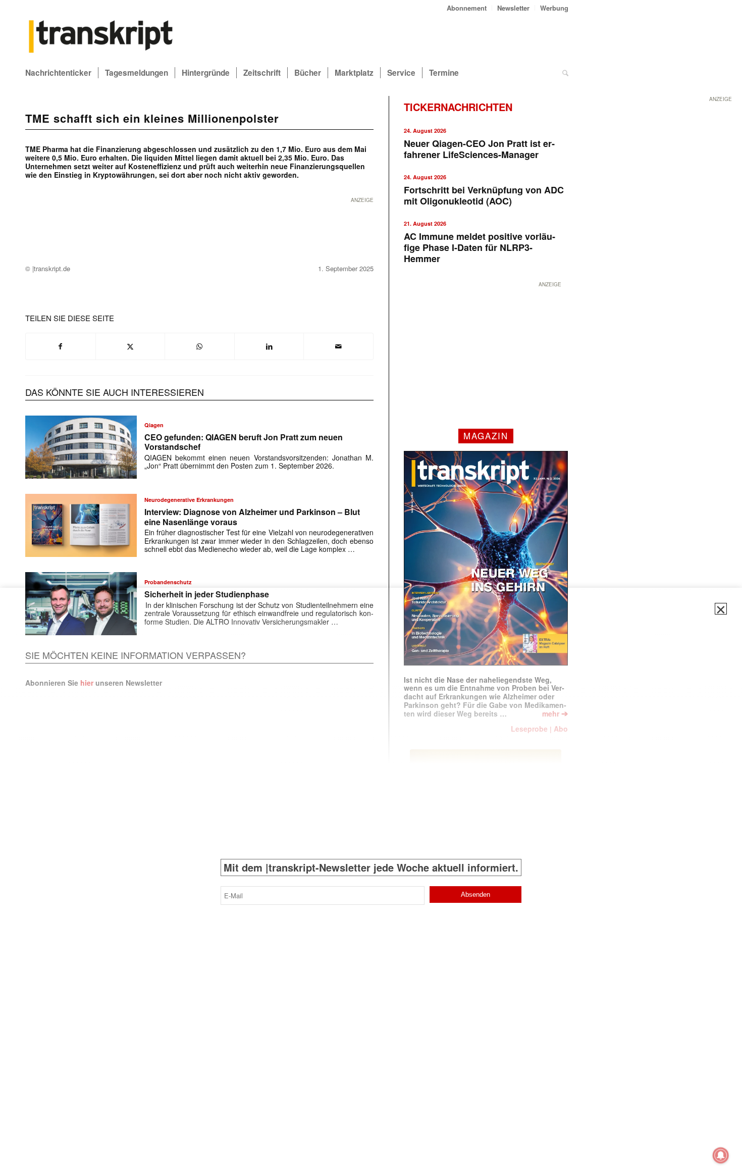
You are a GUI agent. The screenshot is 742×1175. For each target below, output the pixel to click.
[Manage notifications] (721, 1155)
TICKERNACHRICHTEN (458, 106)
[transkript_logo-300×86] (101, 37)
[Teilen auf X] (130, 346)
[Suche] (565, 72)
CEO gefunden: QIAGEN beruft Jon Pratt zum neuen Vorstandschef (243, 441)
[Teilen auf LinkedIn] (269, 346)
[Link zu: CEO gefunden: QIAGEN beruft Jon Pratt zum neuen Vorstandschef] (81, 447)
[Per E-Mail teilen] (338, 346)
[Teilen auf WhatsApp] (199, 346)
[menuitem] (467, 8)
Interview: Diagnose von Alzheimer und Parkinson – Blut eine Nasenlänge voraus (252, 516)
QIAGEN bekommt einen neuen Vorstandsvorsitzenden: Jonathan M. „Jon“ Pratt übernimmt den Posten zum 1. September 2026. (259, 461)
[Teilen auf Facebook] (60, 346)
